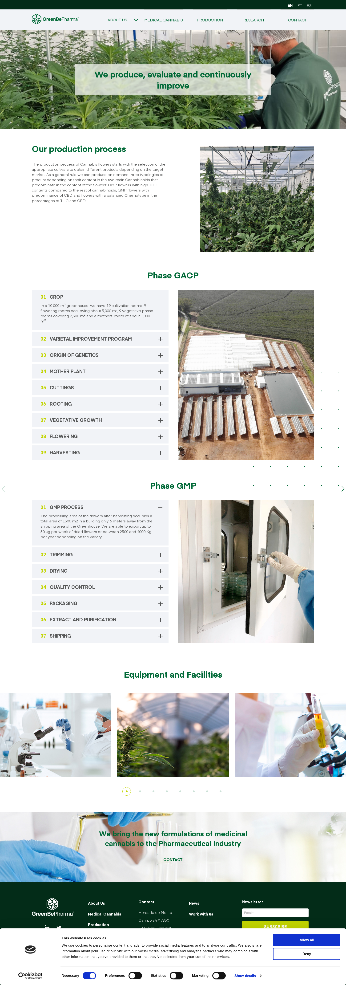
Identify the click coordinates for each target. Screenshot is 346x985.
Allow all (307, 940)
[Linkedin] (47, 928)
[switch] (135, 975)
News (194, 903)
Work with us (201, 913)
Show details (245, 976)
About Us (117, 19)
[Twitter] (58, 928)
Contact (297, 19)
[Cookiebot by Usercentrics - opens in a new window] (30, 975)
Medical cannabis (163, 19)
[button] (343, 488)
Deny (306, 954)
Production (210, 19)
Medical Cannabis (104, 913)
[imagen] (55, 735)
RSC (117, 59)
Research (253, 19)
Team (117, 39)
